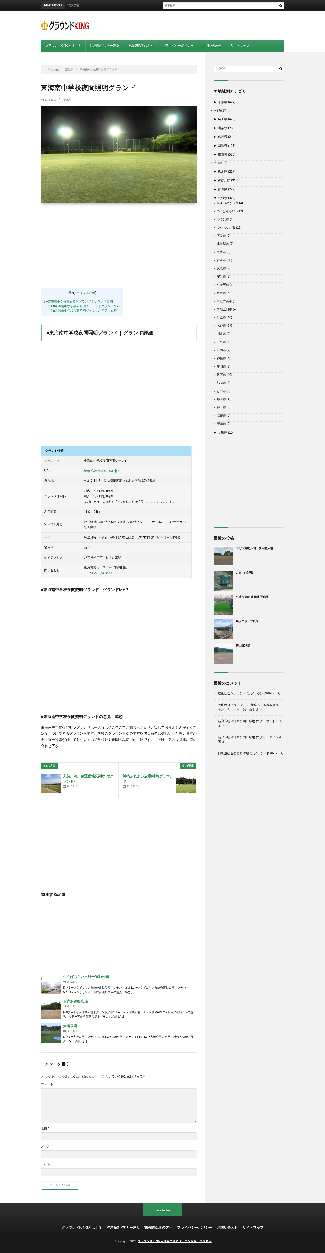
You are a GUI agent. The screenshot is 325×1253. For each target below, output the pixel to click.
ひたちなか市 (226, 227)
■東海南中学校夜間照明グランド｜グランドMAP (84, 306)
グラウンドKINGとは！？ (63, 45)
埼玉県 (222, 119)
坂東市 (221, 268)
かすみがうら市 (227, 203)
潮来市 (221, 334)
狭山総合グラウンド (232, 693)
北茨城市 (223, 244)
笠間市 (221, 366)
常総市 (221, 293)
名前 (45, 1128)
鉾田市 (221, 407)
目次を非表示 (85, 293)
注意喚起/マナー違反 (104, 45)
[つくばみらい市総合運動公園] (51, 984)
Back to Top (163, 1210)
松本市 (218, 162)
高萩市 (221, 415)
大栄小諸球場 (244, 572)
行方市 (221, 391)
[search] (280, 5)
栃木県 (222, 171)
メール (46, 1146)
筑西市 (221, 374)
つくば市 (223, 219)
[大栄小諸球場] (223, 581)
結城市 (221, 383)
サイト (45, 1164)
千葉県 (222, 102)
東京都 (222, 154)
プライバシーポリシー (177, 45)
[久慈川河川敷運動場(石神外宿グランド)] (51, 783)
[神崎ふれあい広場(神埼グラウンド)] (186, 783)
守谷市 (221, 276)
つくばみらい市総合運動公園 (86, 977)
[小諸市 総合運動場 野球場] (223, 605)
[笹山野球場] (223, 654)
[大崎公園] (51, 1033)
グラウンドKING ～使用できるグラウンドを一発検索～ (175, 1241)
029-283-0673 (102, 573)
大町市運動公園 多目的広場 (254, 548)
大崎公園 (70, 1026)
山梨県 (222, 128)
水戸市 (221, 325)
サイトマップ (240, 45)
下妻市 (221, 235)
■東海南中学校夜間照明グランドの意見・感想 (82, 311)
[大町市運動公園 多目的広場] (223, 556)
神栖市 (221, 358)
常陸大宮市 (224, 301)
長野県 (222, 432)
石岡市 (221, 350)
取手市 (221, 252)
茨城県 (67, 99)
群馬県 (222, 189)
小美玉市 (223, 284)
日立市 (221, 317)
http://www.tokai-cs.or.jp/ (101, 471)
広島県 (222, 137)
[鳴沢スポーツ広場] (223, 629)
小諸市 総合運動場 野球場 (252, 597)
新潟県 (222, 145)
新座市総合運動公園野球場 (236, 721)
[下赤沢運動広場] (51, 1009)
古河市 (221, 260)
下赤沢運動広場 (75, 1001)
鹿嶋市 (221, 423)
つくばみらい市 (227, 211)
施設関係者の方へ (140, 45)
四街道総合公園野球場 (233, 753)
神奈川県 (224, 180)
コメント (47, 1084)
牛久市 (221, 342)
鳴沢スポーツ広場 (247, 621)
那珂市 (221, 399)
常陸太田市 (224, 309)
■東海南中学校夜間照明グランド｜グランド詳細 (78, 301)
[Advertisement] (203, 25)
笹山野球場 (243, 645)
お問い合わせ (212, 45)
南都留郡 (220, 110)
